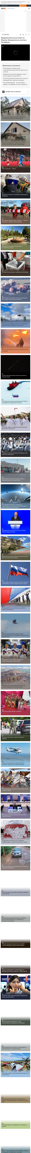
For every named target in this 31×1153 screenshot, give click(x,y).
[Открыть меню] (29, 8)
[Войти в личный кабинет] (28, 5)
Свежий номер (4, 5)
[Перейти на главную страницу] (3, 8)
